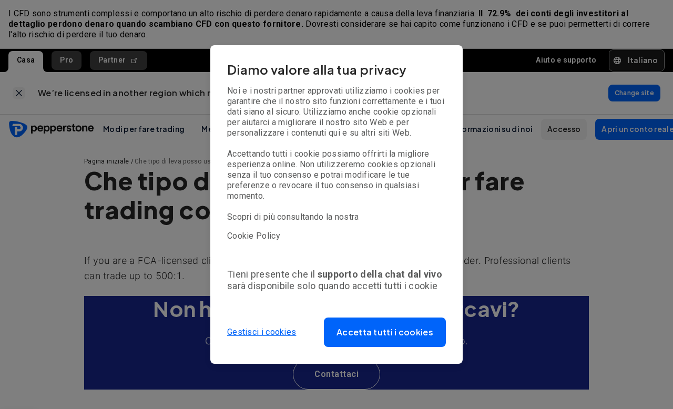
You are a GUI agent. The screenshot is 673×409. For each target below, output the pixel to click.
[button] (385, 332)
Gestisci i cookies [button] (261, 332)
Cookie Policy (253, 236)
